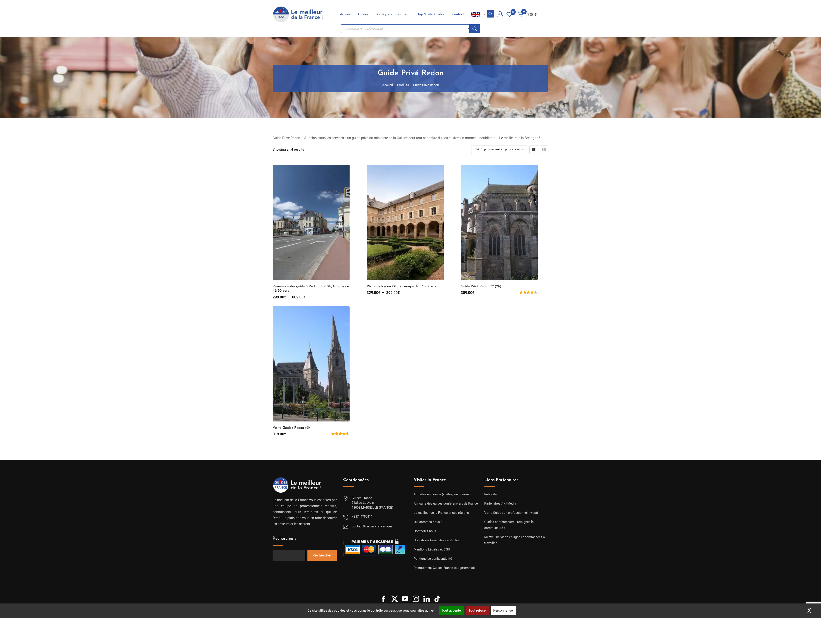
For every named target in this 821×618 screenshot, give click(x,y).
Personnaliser (503, 610)
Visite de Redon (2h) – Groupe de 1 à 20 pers (401, 286)
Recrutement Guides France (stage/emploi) (444, 568)
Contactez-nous (425, 531)
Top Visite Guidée (431, 14)
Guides (363, 14)
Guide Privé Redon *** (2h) (481, 286)
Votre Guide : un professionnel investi (511, 513)
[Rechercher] (474, 28)
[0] (520, 14)
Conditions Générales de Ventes (437, 540)
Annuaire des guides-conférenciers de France (446, 503)
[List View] (544, 149)
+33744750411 (362, 516)
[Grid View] (533, 149)
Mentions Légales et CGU (432, 549)
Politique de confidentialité (433, 559)
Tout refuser (477, 610)
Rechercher (322, 555)
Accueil (345, 14)
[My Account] (500, 15)
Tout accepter (451, 610)
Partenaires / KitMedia (500, 503)
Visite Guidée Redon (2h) (292, 428)
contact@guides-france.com (372, 526)
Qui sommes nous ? (428, 522)
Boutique (382, 14)
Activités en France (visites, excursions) (442, 494)
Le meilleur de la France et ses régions (441, 513)
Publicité (490, 494)
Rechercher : (284, 538)
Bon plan (403, 14)
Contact (458, 14)
